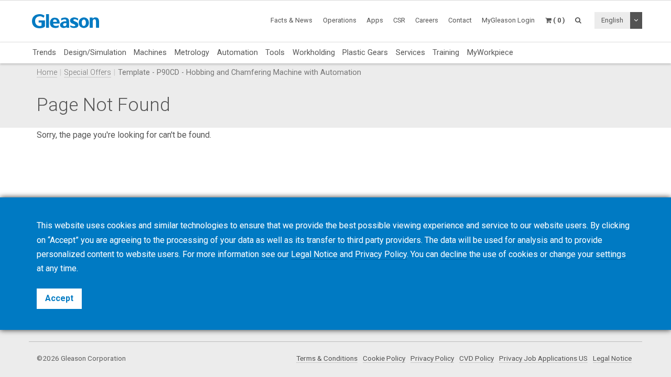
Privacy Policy (432, 358)
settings (611, 254)
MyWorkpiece (490, 52)
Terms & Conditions (327, 358)
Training (445, 52)
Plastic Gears (365, 52)
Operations (339, 20)
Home (47, 72)
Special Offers (87, 72)
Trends (44, 52)
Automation (237, 52)
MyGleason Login (508, 20)
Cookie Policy (384, 358)
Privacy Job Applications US (543, 358)
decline (453, 254)
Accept (59, 298)
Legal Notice (612, 358)
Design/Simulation (95, 52)
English (612, 20)
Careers (426, 20)
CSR (399, 20)
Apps (374, 20)
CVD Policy (476, 358)
